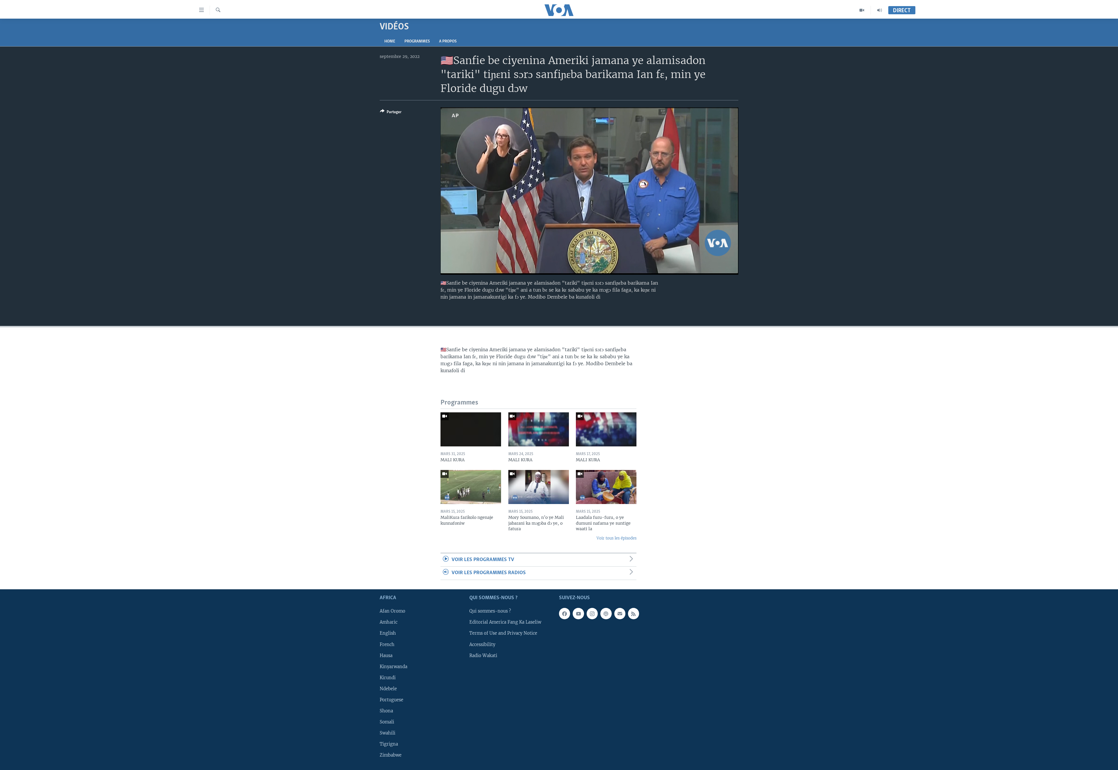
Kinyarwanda (393, 666)
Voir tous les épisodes (616, 538)
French (387, 644)
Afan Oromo (392, 611)
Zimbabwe (390, 755)
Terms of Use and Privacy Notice (503, 633)
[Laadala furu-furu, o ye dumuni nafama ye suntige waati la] (606, 487)
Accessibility (482, 644)
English (388, 633)
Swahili (387, 733)
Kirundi (388, 677)
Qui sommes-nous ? (490, 611)
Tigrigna (389, 744)
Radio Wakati (483, 655)
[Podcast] (605, 613)
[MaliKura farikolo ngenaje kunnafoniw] (471, 487)
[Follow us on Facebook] (564, 613)
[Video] (862, 10)
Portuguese (391, 699)
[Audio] (879, 10)
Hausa (386, 655)
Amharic (388, 622)
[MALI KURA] (471, 429)
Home (389, 41)
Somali (387, 722)
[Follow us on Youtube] (578, 613)
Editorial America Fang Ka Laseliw (505, 622)
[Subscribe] (619, 613)
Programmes (417, 41)
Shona (386, 711)
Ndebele (388, 688)
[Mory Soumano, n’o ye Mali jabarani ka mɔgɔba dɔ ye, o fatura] (538, 487)
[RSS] (633, 613)
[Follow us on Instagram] (592, 613)
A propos (448, 41)
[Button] (390, 112)
